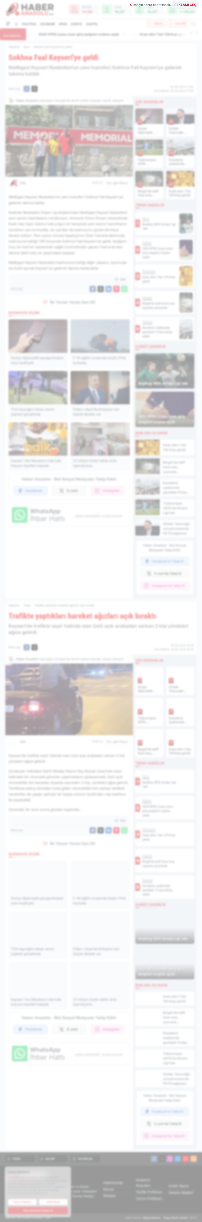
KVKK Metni (179, 1186)
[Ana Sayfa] (16, 24)
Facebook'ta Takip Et (168, 561)
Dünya (76, 24)
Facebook (33, 491)
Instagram (111, 491)
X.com (72, 491)
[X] (162, 1159)
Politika (29, 24)
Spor (63, 24)
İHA (23, 183)
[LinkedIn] (178, 1159)
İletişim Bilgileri (181, 1192)
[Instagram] (170, 1159)
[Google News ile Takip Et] (117, 183)
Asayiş (91, 24)
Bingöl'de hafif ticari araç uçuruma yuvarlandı (137, 34)
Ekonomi (47, 24)
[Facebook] (154, 1159)
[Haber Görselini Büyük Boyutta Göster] (69, 141)
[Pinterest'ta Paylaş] (116, 289)
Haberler (14, 46)
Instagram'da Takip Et (168, 586)
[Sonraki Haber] (196, 32)
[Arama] (193, 23)
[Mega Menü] (8, 24)
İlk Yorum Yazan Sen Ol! (72, 302)
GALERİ (180, 24)
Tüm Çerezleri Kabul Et (38, 1210)
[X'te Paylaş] (34, 89)
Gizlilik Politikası (149, 1192)
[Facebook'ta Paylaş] (26, 89)
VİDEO (158, 24)
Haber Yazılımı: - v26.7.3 (161, 1217)
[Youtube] (185, 1159)
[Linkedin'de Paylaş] (108, 289)
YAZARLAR (85, 1158)
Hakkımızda (113, 1183)
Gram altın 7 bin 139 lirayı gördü (58, 34)
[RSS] (193, 1159)
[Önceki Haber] (191, 32)
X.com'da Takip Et (168, 573)
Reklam (109, 1196)
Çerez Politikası (149, 1198)
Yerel (27, 605)
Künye (108, 1189)
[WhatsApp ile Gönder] (124, 289)
